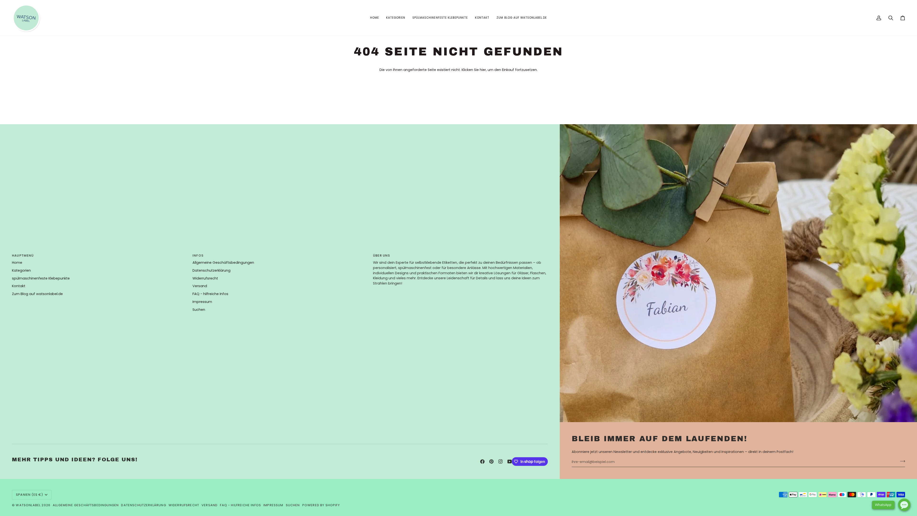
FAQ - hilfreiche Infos (210, 293)
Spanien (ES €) (29, 494)
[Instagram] (500, 461)
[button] (396, 18)
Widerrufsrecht (205, 278)
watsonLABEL (28, 505)
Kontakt (18, 286)
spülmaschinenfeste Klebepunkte (41, 278)
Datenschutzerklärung (211, 270)
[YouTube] (509, 461)
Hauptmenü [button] (23, 255)
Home (17, 262)
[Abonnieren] (901, 461)
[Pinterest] (491, 461)
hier (483, 69)
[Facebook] (482, 461)
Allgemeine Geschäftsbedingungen (223, 262)
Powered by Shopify (321, 505)
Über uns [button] (381, 255)
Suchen (198, 309)
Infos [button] (197, 255)
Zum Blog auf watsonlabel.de (37, 293)
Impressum (202, 301)
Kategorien (21, 270)
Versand (199, 286)
